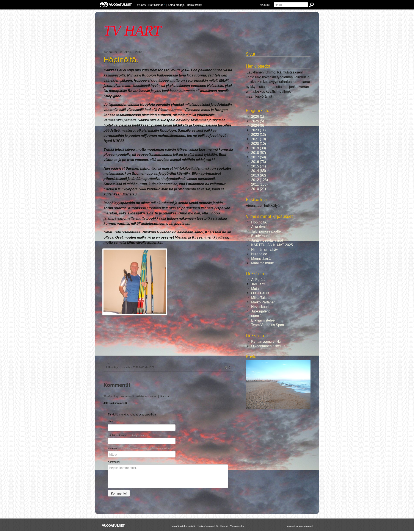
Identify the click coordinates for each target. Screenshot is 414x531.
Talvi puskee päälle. (266, 231)
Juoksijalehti (260, 311)
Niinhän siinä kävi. (265, 249)
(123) (259, 180)
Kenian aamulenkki (266, 341)
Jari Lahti (258, 284)
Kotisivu (140, 448)
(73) (258, 162)
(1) (257, 116)
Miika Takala (260, 298)
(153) (259, 184)
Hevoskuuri (260, 307)
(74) (258, 166)
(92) (258, 175)
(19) (258, 139)
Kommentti (114, 461)
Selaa (176, 5)
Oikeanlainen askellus (268, 346)
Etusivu (141, 5)
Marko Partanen (263, 302)
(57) (258, 153)
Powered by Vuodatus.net (299, 526)
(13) (258, 134)
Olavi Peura (260, 293)
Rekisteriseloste (205, 526)
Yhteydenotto (237, 526)
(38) (258, 148)
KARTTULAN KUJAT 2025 (272, 245)
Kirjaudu (264, 5)
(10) (258, 143)
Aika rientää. (260, 227)
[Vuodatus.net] (113, 525)
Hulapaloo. (259, 254)
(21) (258, 189)
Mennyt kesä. (261, 258)
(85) (258, 171)
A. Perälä (258, 279)
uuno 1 (256, 316)
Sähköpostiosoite (128, 435)
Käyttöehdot (222, 526)
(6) (257, 125)
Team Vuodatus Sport (267, 325)
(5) (257, 121)
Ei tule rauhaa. (262, 236)
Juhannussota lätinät (267, 240)
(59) (258, 157)
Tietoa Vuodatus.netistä (182, 526)
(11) (258, 130)
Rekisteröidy (194, 5)
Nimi (111, 421)
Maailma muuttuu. (264, 263)
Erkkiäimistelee (263, 320)
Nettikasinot (155, 5)
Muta (255, 288)
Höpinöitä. (121, 59)
